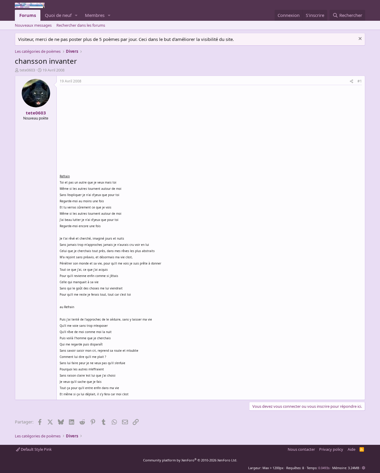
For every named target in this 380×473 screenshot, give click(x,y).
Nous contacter (301, 449)
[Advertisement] (109, 129)
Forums (27, 15)
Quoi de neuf (58, 15)
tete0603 (27, 70)
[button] (76, 15)
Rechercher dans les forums (80, 25)
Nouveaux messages (33, 25)
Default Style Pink (36, 449)
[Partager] (351, 81)
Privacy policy (331, 449)
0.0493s (324, 468)
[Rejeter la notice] (359, 39)
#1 (359, 81)
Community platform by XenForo (190, 460)
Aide (351, 449)
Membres (94, 15)
